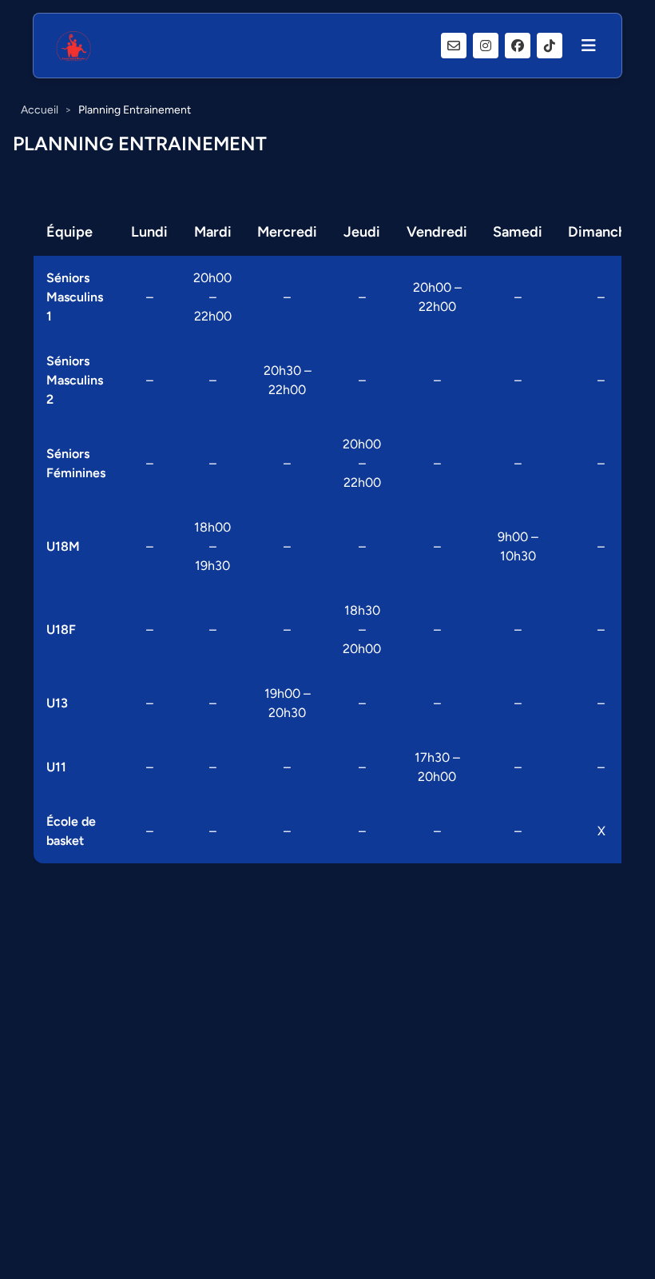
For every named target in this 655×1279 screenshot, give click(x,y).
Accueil (39, 110)
